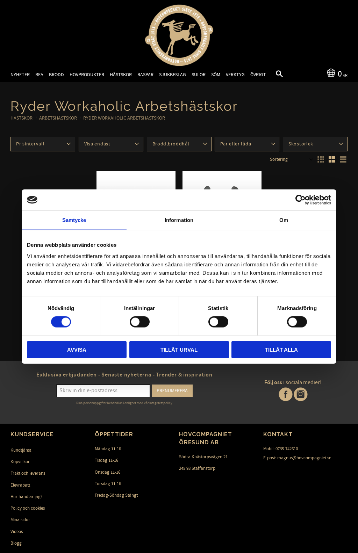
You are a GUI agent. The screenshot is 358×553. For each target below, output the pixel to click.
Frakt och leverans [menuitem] (27, 473)
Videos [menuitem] (16, 531)
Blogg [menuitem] (16, 543)
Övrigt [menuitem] (258, 74)
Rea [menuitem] (39, 74)
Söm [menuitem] (215, 74)
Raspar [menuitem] (145, 74)
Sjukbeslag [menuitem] (172, 74)
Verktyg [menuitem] (235, 74)
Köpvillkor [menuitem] (20, 462)
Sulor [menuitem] (199, 74)
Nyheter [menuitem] (20, 74)
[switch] (140, 322)
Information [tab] (179, 220)
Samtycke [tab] (74, 220)
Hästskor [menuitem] (121, 74)
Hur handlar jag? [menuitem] (26, 497)
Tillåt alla (281, 349)
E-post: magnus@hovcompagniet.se (297, 458)
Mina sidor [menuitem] (20, 520)
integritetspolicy (160, 403)
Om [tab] (283, 220)
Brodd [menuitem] (56, 74)
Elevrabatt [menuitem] (20, 485)
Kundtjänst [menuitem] (20, 450)
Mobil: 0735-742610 (280, 449)
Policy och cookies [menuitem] (27, 508)
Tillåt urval (179, 349)
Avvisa (76, 349)
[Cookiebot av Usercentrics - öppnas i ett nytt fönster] (300, 200)
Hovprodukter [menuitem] (87, 74)
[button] (273, 74)
